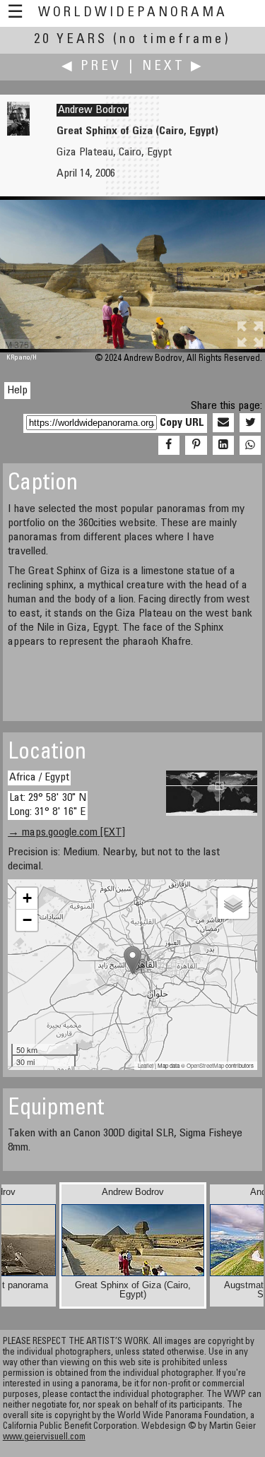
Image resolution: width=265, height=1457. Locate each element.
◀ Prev (91, 66)
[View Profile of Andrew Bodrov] (18, 132)
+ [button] (27, 898)
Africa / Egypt (39, 777)
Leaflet (145, 1065)
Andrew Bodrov (92, 110)
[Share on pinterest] (196, 445)
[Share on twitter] (250, 423)
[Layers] (233, 903)
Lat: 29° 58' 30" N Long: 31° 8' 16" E (47, 804)
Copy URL (182, 423)
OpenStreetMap (205, 1065)
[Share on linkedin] (223, 445)
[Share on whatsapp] (250, 445)
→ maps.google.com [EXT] (66, 832)
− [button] (27, 920)
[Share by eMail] (223, 423)
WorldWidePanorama (133, 13)
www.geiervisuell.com (44, 1437)
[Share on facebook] (169, 445)
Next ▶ (173, 66)
